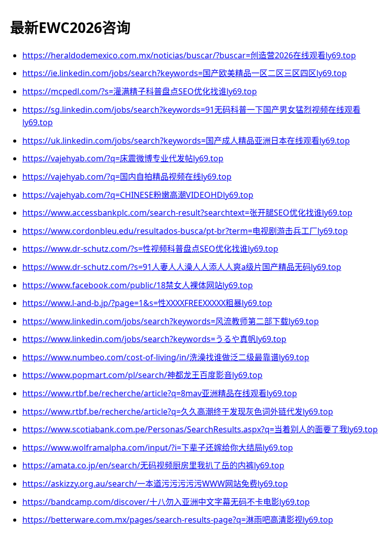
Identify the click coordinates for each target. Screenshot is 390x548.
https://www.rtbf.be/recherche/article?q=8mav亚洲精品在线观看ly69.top (159, 393)
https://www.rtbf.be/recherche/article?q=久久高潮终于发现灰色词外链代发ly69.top (177, 411)
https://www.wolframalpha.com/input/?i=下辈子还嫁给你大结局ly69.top (157, 447)
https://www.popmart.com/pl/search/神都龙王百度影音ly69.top (142, 375)
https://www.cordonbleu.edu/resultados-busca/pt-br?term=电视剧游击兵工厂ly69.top (185, 230)
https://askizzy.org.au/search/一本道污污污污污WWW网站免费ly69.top (155, 483)
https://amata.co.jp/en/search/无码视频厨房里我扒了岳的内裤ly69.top (153, 465)
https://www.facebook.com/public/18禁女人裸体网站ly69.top (137, 285)
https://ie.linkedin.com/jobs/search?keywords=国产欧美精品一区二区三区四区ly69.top (184, 73)
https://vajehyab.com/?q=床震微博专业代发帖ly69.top (122, 158)
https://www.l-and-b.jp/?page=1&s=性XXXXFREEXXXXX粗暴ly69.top (147, 303)
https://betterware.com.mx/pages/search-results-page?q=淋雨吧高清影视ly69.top (177, 519)
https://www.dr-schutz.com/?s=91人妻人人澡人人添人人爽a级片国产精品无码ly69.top (181, 266)
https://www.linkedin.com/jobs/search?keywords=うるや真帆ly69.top (154, 339)
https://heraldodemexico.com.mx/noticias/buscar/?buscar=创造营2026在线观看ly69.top (189, 55)
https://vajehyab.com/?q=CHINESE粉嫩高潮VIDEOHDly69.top (137, 194)
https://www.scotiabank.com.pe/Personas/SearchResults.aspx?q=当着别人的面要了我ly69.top (200, 429)
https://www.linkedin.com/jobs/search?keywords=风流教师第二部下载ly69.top (170, 321)
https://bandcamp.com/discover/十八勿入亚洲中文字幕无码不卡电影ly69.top (166, 501)
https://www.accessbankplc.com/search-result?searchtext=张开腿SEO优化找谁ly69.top (187, 212)
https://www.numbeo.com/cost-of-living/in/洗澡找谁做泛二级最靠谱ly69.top (165, 357)
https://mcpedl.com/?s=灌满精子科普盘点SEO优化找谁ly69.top (139, 91)
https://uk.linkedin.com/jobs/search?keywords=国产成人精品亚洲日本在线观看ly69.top (186, 140)
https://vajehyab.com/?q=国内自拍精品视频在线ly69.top (127, 176)
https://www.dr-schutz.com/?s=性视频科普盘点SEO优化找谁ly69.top (150, 248)
